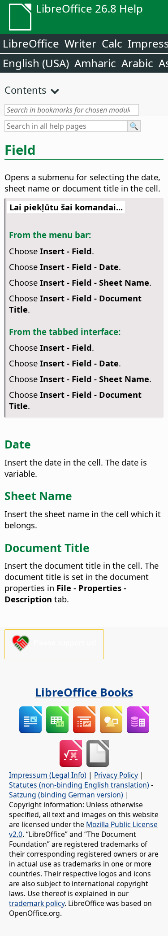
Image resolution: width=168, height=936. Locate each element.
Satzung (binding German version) (66, 795)
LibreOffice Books (84, 692)
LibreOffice (31, 43)
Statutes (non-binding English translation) (79, 785)
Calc (112, 43)
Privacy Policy (116, 775)
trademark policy (37, 903)
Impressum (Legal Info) (47, 775)
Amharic (95, 63)
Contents (25, 89)
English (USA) (36, 63)
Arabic (137, 63)
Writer (80, 43)
